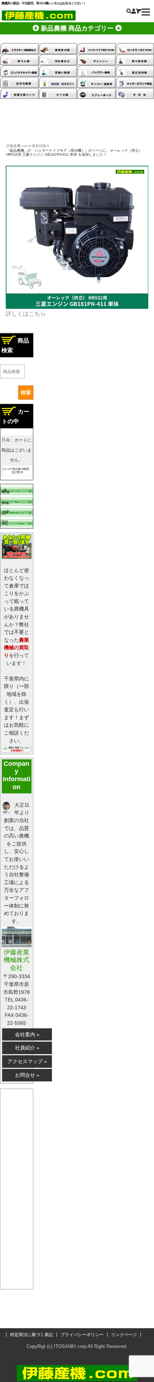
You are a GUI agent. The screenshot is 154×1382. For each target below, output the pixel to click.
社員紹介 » (27, 1048)
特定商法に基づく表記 (31, 1334)
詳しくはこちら (26, 314)
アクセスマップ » (27, 1061)
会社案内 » (27, 1034)
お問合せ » (27, 1075)
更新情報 (39, 146)
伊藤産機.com (17, 146)
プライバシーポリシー (82, 1334)
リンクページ (124, 1334)
